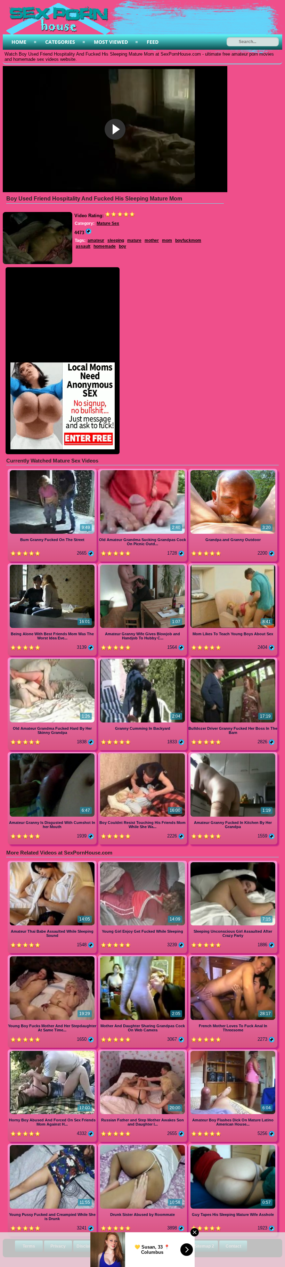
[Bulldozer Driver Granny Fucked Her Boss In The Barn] (232, 660)
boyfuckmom (188, 240)
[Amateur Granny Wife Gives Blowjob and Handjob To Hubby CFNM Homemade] (143, 566)
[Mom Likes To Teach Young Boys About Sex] (232, 566)
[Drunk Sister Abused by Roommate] (143, 1146)
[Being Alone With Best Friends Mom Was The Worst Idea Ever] (53, 566)
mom (167, 240)
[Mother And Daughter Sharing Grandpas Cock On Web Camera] (143, 957)
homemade (104, 246)
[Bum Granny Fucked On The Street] (53, 471)
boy (122, 246)
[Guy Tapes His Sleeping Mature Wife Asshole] (232, 1146)
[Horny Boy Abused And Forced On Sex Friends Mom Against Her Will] (53, 1052)
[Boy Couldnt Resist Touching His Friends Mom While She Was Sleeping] (143, 754)
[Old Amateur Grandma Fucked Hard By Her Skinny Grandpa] (53, 660)
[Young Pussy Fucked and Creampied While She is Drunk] (53, 1146)
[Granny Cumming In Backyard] (143, 660)
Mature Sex (108, 223)
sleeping (115, 240)
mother (152, 240)
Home (18, 42)
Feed (152, 42)
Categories (60, 42)
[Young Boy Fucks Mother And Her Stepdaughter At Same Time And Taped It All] (53, 957)
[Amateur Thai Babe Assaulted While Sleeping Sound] (53, 863)
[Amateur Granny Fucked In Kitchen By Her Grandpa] (232, 754)
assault (83, 246)
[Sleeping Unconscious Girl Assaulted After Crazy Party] (232, 863)
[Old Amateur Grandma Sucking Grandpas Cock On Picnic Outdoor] (143, 471)
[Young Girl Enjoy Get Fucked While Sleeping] (143, 863)
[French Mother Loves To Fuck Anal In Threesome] (232, 957)
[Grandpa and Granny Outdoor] (232, 471)
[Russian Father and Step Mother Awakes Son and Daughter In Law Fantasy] (143, 1052)
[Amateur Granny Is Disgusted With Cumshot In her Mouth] (53, 754)
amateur (96, 240)
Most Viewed (111, 42)
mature (134, 240)
